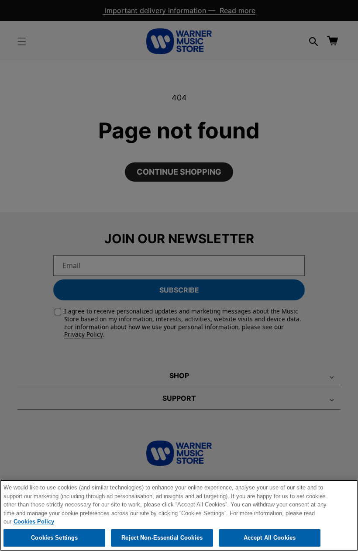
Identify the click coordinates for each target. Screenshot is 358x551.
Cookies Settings (54, 537)
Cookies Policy (34, 521)
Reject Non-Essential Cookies (162, 537)
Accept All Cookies (270, 537)
